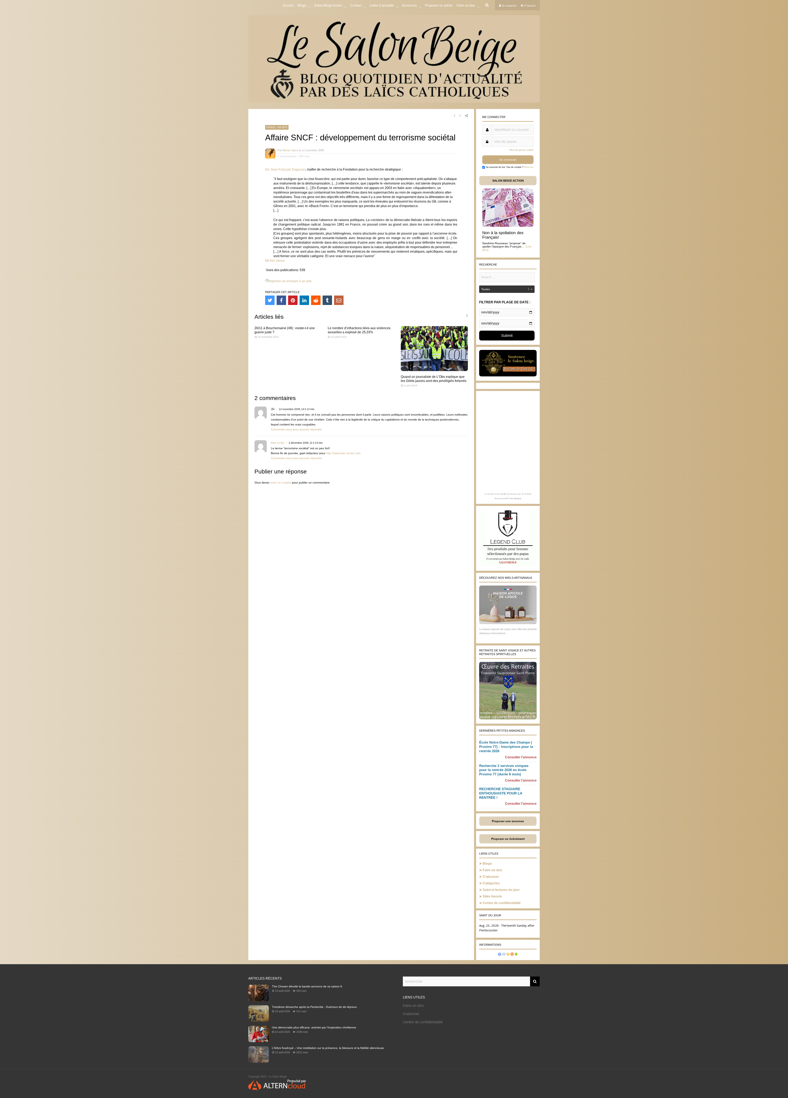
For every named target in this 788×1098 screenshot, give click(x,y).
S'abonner (411, 1014)
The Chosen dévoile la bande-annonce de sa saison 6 (307, 986)
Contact (356, 5)
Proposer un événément (508, 838)
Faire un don (492, 870)
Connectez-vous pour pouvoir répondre (296, 429)
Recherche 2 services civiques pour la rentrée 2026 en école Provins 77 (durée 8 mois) (503, 770)
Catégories (491, 883)
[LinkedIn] (304, 300)
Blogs (302, 5)
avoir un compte (280, 482)
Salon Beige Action (328, 5)
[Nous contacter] (503, 954)
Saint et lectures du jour (501, 890)
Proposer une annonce (508, 821)
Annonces (409, 5)
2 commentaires (287, 156)
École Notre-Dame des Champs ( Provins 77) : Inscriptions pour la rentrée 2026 (506, 746)
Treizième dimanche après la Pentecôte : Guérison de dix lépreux (314, 1007)
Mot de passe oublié (522, 149)
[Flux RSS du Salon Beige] (512, 954)
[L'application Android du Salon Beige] (516, 954)
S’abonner (491, 876)
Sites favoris (492, 896)
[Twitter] (270, 300)
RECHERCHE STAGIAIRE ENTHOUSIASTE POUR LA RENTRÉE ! (500, 793)
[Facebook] (281, 300)
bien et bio (277, 442)
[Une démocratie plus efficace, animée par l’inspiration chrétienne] (258, 1041)
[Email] (339, 300)
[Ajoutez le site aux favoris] (508, 954)
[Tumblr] (327, 300)
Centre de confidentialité (502, 903)
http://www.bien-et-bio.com (343, 453)
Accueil (288, 5)
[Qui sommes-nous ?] (499, 954)
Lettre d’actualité (382, 5)
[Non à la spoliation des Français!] (508, 225)
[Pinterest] (293, 300)
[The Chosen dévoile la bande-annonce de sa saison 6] (258, 1000)
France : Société (276, 127)
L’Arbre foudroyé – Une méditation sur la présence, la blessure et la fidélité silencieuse (328, 1048)
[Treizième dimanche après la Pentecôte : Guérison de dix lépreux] (258, 1020)
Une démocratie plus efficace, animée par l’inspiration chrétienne (314, 1027)
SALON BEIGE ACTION (508, 180)
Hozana (517, 498)
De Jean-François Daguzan (285, 169)
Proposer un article (438, 5)
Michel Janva (290, 150)
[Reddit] (316, 300)
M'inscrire (529, 167)
